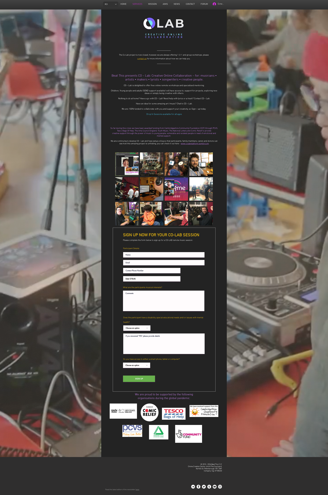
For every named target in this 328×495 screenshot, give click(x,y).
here (137, 490)
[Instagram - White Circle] (220, 487)
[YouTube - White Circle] (215, 487)
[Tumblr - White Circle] (209, 487)
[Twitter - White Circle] (204, 487)
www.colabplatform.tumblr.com (195, 143)
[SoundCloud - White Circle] (193, 487)
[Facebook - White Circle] (198, 487)
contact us (142, 58)
